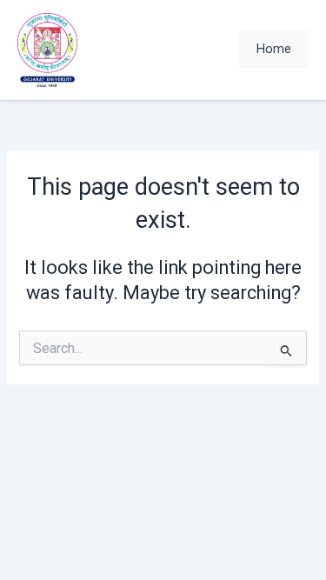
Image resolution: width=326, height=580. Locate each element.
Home (273, 49)
